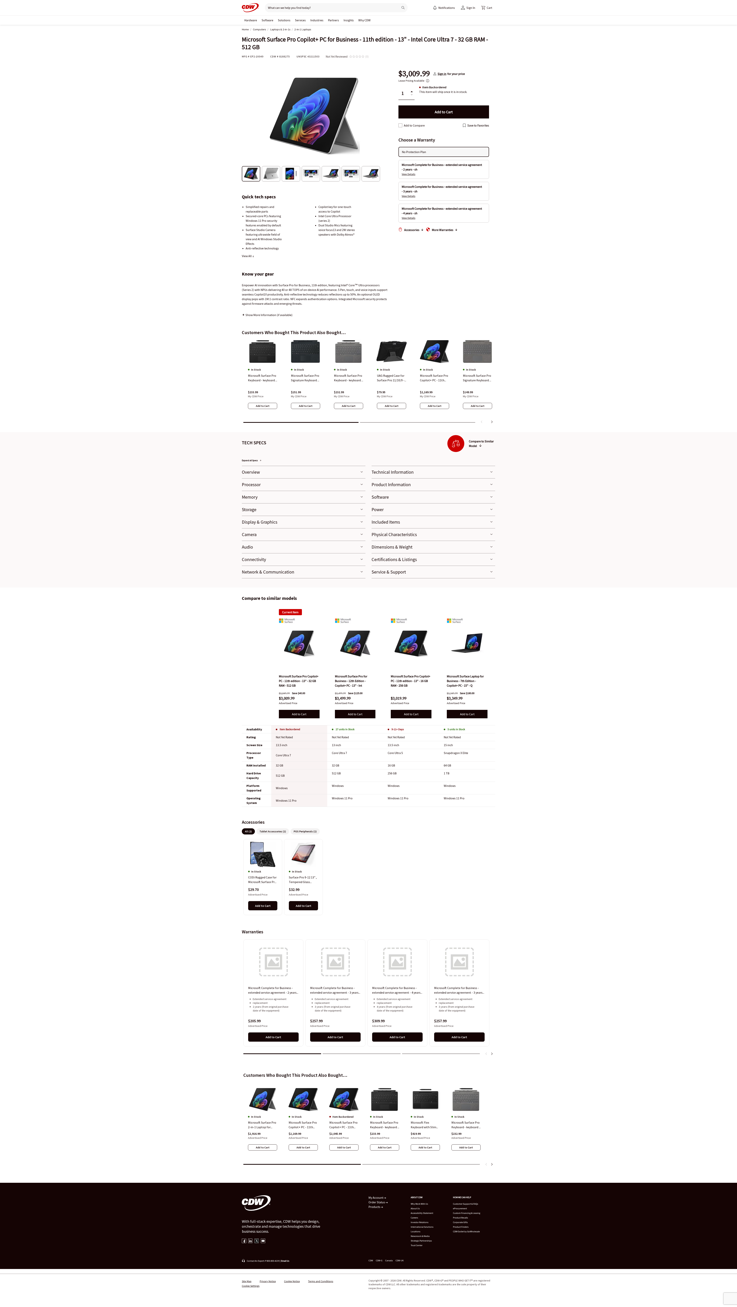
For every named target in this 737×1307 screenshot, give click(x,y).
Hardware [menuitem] (250, 20)
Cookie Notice (292, 1281)
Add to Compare (414, 125)
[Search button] (403, 8)
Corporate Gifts (460, 1222)
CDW (370, 1260)
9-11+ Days (398, 729)
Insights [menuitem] (349, 20)
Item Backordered (290, 729)
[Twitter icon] (256, 1241)
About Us (415, 1208)
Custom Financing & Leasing (466, 1213)
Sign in (442, 74)
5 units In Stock (456, 729)
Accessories (411, 230)
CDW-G (379, 1260)
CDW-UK (400, 1260)
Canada (389, 1260)
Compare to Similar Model (481, 443)
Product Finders (460, 1226)
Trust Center (416, 1245)
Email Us (285, 1260)
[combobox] (330, 7)
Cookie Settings (250, 1286)
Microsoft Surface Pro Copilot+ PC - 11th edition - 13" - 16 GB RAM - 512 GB (303, 1125)
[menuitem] (435, 8)
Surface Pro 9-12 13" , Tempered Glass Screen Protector (303, 880)
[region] (368, 382)
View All (247, 256)
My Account (376, 1197)
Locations (415, 1231)
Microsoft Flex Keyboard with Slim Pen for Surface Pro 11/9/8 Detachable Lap (423, 1125)
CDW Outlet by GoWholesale (466, 1231)
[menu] (444, 7)
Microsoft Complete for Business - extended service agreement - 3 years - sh (335, 990)
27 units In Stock (345, 729)
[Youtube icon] (263, 1241)
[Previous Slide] (486, 1054)
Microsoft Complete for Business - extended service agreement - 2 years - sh (273, 990)
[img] (299, 643)
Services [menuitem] (300, 20)
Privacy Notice (268, 1281)
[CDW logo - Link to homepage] (250, 7)
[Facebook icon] (244, 1241)
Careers (414, 1217)
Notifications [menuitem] (446, 8)
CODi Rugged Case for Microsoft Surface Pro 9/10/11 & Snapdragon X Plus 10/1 (262, 880)
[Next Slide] (492, 1054)
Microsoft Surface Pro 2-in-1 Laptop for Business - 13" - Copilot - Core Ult (262, 1125)
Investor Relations (419, 1222)
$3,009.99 (414, 74)
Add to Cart (299, 714)
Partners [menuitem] (333, 20)
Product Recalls (460, 1217)
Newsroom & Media (420, 1236)
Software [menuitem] (267, 20)
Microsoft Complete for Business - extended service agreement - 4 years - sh (397, 990)
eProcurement (460, 1208)
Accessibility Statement (422, 1213)
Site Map (246, 1281)
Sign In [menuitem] (470, 8)
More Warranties (442, 230)
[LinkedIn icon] (250, 1241)
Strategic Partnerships (421, 1240)
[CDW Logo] (250, 7)
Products (374, 1207)
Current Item (290, 612)
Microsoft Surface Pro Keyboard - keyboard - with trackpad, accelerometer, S (384, 1125)
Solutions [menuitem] (284, 20)
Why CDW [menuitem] (364, 20)
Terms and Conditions (320, 1281)
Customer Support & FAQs (465, 1203)
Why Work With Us (419, 1203)
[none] (250, 20)
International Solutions (422, 1226)
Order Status (377, 1202)
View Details (408, 174)
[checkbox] (400, 125)
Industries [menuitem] (316, 20)
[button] (486, 7)
